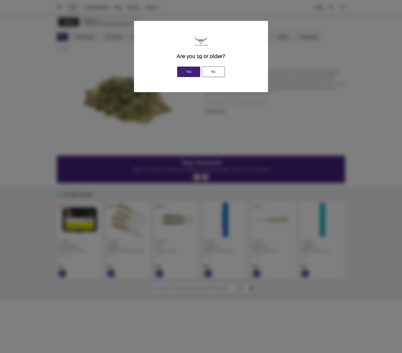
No (213, 72)
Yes (189, 72)
